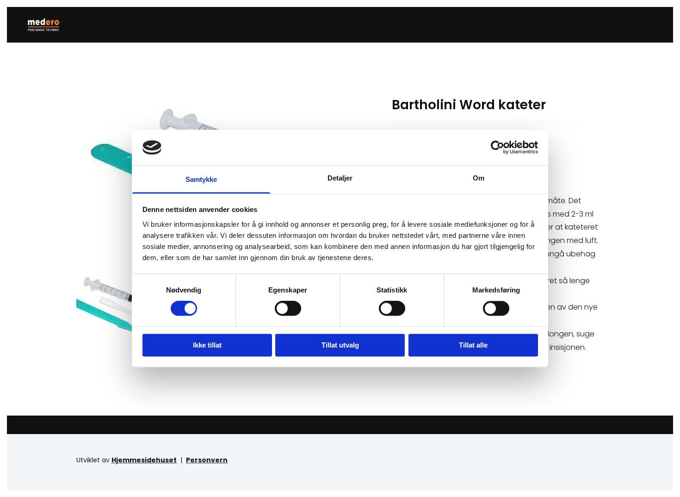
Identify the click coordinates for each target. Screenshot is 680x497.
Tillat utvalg (340, 345)
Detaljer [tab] (340, 178)
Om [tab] (478, 178)
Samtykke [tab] (201, 179)
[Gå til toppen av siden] (47, 25)
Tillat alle (473, 345)
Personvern (207, 460)
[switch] (288, 308)
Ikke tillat (207, 345)
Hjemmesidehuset (144, 460)
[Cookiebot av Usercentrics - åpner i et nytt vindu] (497, 148)
